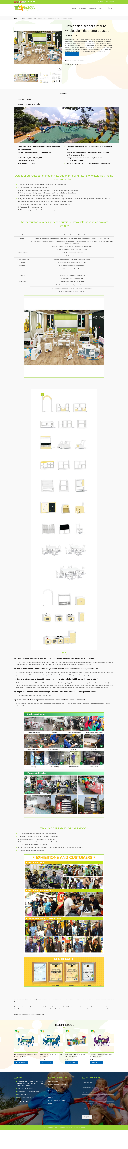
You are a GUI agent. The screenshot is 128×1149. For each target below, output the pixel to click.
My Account (100, 1)
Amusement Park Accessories (56, 1100)
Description (64, 93)
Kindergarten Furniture (30, 18)
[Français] (20, 1)
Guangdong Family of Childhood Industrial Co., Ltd (61, 1127)
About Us (93, 8)
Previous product (108, 18)
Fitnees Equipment (53, 1094)
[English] (17, 1)
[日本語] (22, 1)
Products (82, 8)
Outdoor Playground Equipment (57, 1084)
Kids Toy (50, 1097)
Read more (19, 1060)
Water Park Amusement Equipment (58, 1087)
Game (50, 1103)
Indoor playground (53, 1081)
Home (22, 18)
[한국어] (24, 1)
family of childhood (75, 999)
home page (102, 1008)
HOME (74, 8)
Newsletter (110, 1)
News (100, 8)
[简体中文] (15, 1)
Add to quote (72, 54)
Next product (112, 18)
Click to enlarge (59, 68)
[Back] (15, 18)
